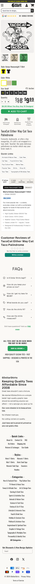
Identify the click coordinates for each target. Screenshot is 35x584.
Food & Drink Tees (16, 161)
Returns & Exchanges (12, 447)
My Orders (11, 443)
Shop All (22, 168)
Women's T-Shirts (22, 458)
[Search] (32, 10)
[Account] (26, 5)
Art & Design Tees (25, 488)
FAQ (26, 440)
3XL (25, 93)
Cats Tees (22, 157)
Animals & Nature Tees (9, 157)
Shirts (15, 168)
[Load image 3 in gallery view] (24, 58)
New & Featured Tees (10, 480)
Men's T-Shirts (10, 458)
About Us (9, 440)
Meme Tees (19, 164)
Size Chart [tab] (13, 181)
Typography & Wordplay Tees (20, 172)
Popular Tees (6, 168)
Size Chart (31, 88)
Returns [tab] (30, 182)
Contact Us (18, 440)
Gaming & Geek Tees (17, 491)
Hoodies (16, 469)
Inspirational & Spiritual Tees (16, 525)
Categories (17, 476)
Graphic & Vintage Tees (16, 529)
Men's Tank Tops (22, 462)
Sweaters (24, 465)
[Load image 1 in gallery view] (5, 58)
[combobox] (16, 10)
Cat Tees (5, 161)
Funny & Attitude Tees (10, 488)
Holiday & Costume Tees (17, 517)
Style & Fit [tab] (5, 181)
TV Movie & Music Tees (16, 484)
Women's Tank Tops (12, 465)
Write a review (17, 255)
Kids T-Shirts (10, 462)
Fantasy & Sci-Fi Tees (17, 506)
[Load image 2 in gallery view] (14, 58)
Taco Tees (5, 172)
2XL (20, 93)
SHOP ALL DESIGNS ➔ (17, 348)
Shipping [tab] (22, 182)
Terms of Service (18, 580)
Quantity (4, 97)
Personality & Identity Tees (17, 536)
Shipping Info (21, 443)
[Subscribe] (30, 551)
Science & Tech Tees (17, 502)
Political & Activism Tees (17, 521)
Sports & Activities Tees (17, 495)
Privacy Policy (26, 576)
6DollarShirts (14, 576)
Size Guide (25, 447)
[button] (2, 5)
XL (16, 93)
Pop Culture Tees (7, 164)
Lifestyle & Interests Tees (16, 510)
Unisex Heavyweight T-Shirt (13, 187)
